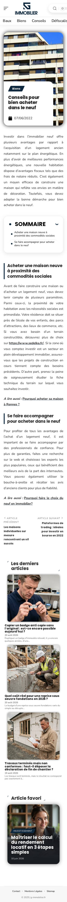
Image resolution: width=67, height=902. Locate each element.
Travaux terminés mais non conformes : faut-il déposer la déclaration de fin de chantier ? (29, 766)
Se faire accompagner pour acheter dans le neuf (34, 243)
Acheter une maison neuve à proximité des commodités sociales (34, 233)
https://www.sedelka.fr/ (26, 343)
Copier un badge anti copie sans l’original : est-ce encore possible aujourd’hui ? (30, 628)
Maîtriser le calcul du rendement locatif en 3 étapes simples (32, 844)
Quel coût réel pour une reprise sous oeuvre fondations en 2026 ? (32, 697)
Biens (16, 89)
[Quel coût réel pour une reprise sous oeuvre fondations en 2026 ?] (33, 668)
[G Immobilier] (27, 8)
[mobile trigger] (7, 8)
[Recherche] (54, 8)
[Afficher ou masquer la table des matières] (52, 224)
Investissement (22, 831)
